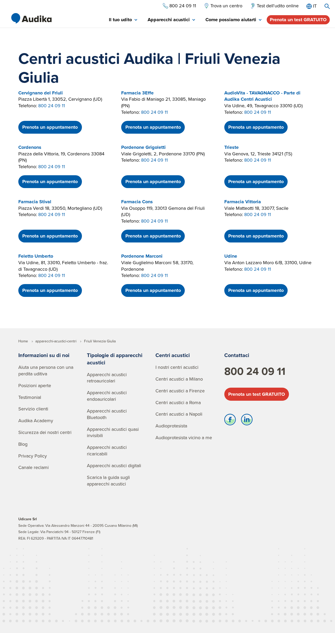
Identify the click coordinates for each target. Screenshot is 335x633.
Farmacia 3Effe (137, 92)
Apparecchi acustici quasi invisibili (113, 432)
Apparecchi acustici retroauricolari (107, 377)
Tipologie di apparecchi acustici (114, 358)
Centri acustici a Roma (178, 402)
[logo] (31, 18)
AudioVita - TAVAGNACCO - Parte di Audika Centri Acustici (262, 96)
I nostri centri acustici (176, 367)
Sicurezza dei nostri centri (44, 432)
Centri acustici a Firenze (180, 390)
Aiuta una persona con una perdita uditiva (45, 370)
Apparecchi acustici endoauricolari (107, 395)
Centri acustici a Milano (179, 379)
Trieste (231, 147)
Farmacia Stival (34, 201)
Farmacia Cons (137, 201)
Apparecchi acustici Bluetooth (107, 414)
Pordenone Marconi (142, 256)
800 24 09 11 (51, 105)
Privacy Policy (32, 456)
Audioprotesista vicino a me (183, 437)
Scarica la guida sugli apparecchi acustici (108, 480)
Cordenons (29, 147)
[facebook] (230, 421)
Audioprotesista (171, 425)
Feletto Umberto (35, 256)
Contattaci (236, 355)
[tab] (123, 20)
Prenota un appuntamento (50, 127)
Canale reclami (33, 467)
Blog (22, 444)
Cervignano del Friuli (40, 92)
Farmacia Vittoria (242, 201)
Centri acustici (172, 355)
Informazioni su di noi (43, 355)
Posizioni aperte (34, 385)
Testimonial (29, 397)
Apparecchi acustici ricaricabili (107, 450)
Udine (230, 256)
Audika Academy (35, 420)
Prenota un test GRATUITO (298, 19)
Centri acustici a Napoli (178, 414)
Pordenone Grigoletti (143, 147)
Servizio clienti (33, 408)
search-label (327, 6)
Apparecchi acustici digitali (114, 465)
